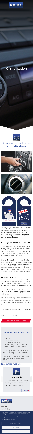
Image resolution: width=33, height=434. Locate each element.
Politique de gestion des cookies (8, 419)
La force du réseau (5, 409)
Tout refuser (15, 427)
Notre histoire (4, 408)
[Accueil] (16, 5)
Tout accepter (16, 431)
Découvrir (25, 390)
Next (31, 379)
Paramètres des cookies (16, 423)
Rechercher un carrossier (16, 321)
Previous (2, 379)
